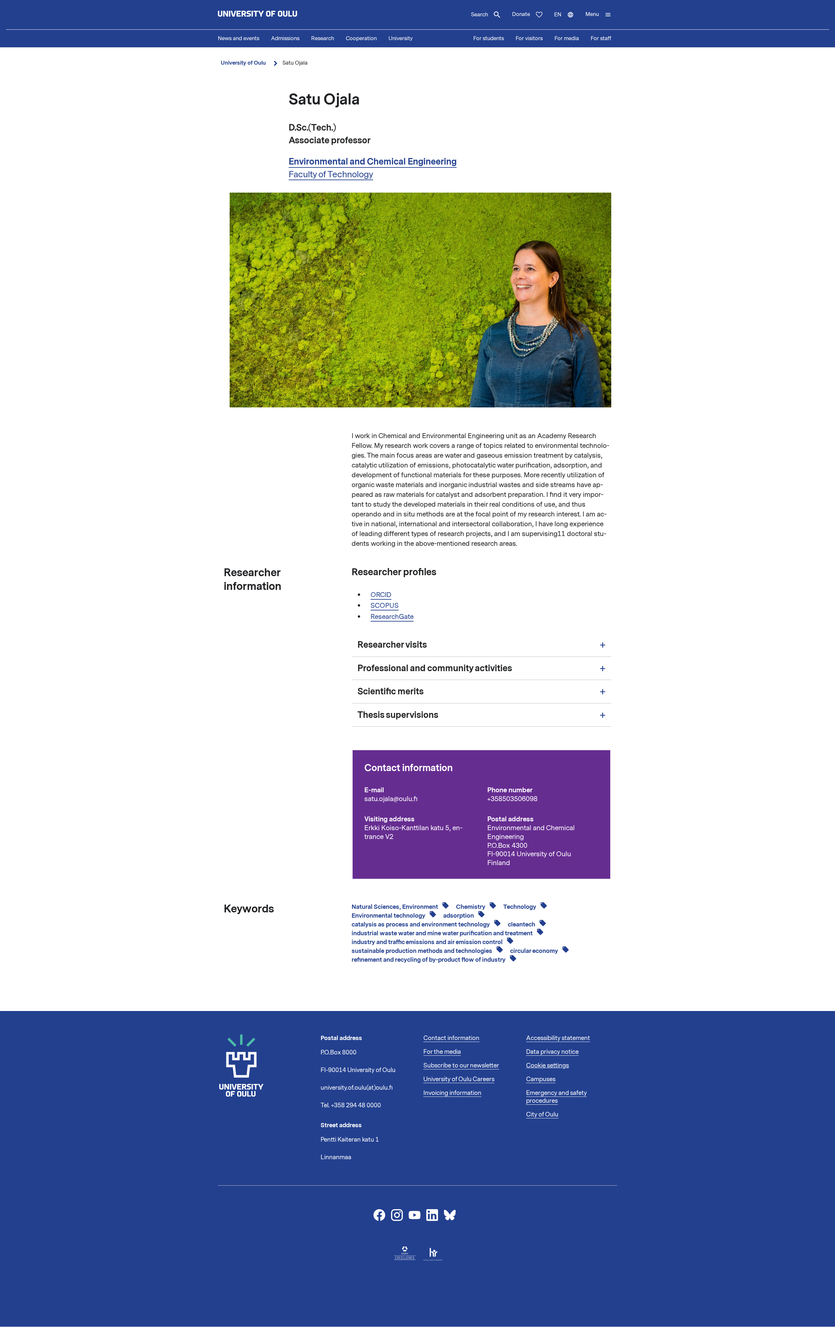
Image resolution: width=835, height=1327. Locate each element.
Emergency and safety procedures (556, 1097)
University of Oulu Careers (458, 1079)
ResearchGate (392, 616)
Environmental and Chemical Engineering (373, 161)
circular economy (534, 951)
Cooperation (361, 38)
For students (488, 38)
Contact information (451, 1038)
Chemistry (471, 907)
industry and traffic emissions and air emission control (428, 942)
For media (566, 38)
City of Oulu (542, 1114)
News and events (238, 38)
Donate (521, 14)
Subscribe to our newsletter (461, 1065)
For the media (442, 1052)
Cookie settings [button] (547, 1065)
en (567, 20)
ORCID (381, 594)
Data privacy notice (552, 1052)
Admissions (285, 38)
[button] (598, 14)
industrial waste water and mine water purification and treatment (443, 933)
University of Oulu (243, 63)
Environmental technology (389, 915)
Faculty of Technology (331, 174)
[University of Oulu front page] (272, 15)
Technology (520, 907)
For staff (601, 38)
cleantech (522, 924)
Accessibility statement (558, 1038)
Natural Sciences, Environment (395, 907)
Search (479, 14)
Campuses (540, 1079)
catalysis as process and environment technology (421, 924)
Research (322, 38)
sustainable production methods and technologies (422, 951)
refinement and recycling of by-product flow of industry (429, 960)
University (400, 38)
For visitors (529, 38)
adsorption (459, 915)
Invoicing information (452, 1093)
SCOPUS (385, 605)
